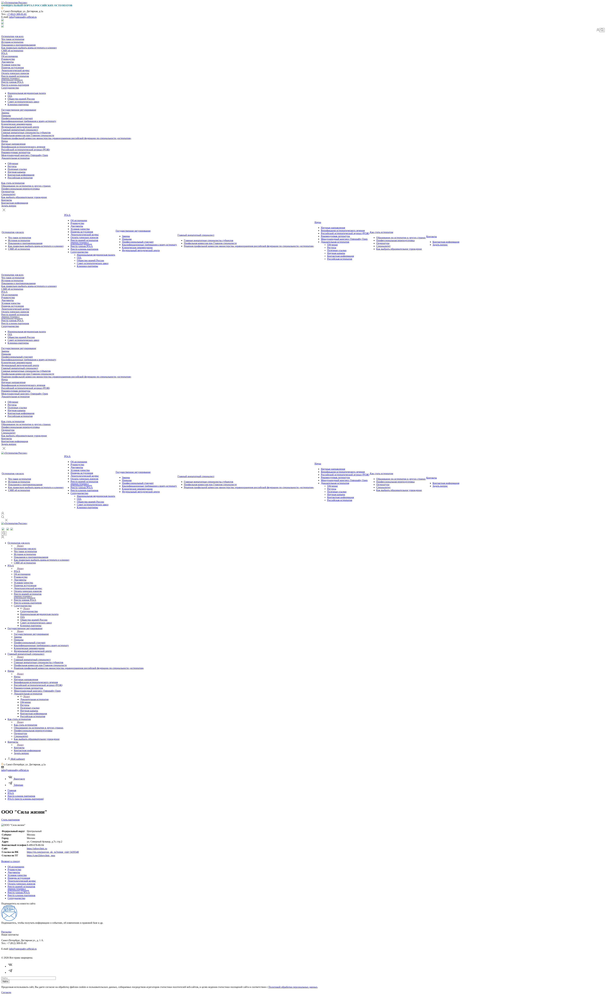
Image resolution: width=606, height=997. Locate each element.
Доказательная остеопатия (15, 158)
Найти (5, 981)
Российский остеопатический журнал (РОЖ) (25, 149)
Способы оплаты (70, 955)
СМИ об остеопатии (12, 50)
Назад (20, 545)
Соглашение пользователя (47, 955)
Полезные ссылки (17, 169)
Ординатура (7, 191)
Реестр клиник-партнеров (15, 85)
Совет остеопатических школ (23, 101)
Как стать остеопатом (12, 183)
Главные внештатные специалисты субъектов (26, 132)
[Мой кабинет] (598, 30)
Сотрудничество (10, 87)
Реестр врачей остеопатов (15, 78)
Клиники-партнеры (18, 104)
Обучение (13, 163)
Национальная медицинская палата (27, 93)
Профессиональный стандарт (17, 118)
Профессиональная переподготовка (20, 188)
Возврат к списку (10, 861)
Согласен (6, 992)
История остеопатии (12, 42)
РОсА (4, 53)
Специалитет (8, 194)
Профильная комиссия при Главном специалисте (27, 135)
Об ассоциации (9, 56)
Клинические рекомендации (16, 124)
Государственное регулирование (18, 109)
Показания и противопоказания (18, 45)
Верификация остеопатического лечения (23, 146)
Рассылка (6, 931)
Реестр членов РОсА (12, 82)
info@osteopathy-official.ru (23, 17)
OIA (10, 96)
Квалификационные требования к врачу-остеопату (28, 121)
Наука (4, 141)
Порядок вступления (12, 67)
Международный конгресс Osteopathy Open (24, 155)
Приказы (6, 115)
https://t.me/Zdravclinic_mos (41, 855)
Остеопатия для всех (12, 36)
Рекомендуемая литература (15, 152)
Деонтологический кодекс (15, 70)
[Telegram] (10, 972)
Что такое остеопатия (12, 39)
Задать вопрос (8, 205)
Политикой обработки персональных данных (292, 987)
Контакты (6, 200)
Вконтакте (19, 778)
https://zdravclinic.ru (37, 848)
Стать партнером (10, 819)
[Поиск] (602, 30)
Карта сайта (86, 955)
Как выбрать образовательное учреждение (24, 197)
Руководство (8, 59)
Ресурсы (12, 166)
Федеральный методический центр (20, 127)
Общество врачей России (21, 98)
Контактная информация (21, 174)
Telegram (18, 785)
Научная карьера (16, 172)
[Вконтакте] (10, 966)
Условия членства (10, 64)
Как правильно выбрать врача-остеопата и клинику (29, 47)
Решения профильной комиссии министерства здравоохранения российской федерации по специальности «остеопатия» (66, 138)
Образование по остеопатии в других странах (26, 186)
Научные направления (13, 144)
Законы (5, 112)
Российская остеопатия (20, 177)
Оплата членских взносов (15, 73)
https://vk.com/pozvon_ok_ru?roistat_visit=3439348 (53, 852)
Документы (7, 62)
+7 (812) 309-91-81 (17, 14)
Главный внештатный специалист (19, 129)
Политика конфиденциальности (16, 955)
